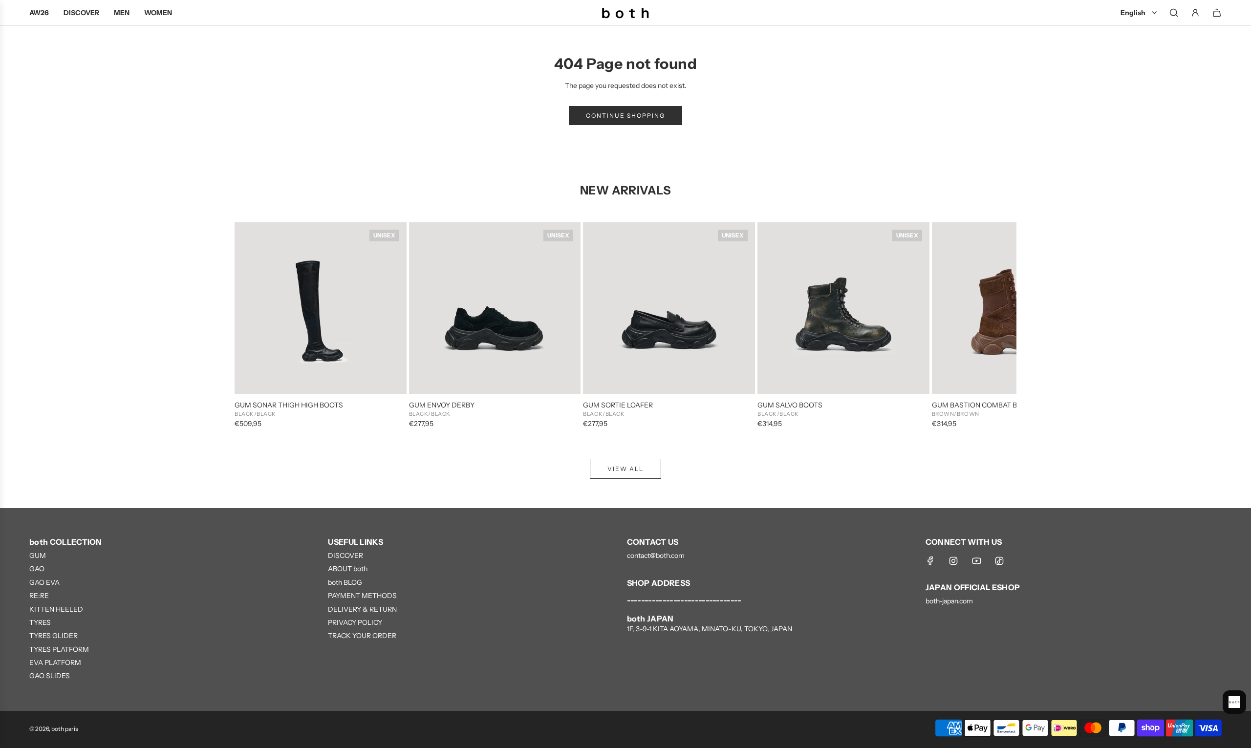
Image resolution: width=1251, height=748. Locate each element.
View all (625, 468)
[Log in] (1195, 12)
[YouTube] (976, 561)
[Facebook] (930, 561)
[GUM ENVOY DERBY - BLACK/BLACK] (495, 308)
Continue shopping (625, 115)
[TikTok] (999, 561)
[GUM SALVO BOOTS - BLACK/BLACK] (843, 308)
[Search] (1174, 12)
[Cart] (1217, 12)
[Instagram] (953, 561)
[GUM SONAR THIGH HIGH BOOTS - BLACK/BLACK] (321, 308)
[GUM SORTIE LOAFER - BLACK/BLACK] (669, 308)
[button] (252, 326)
